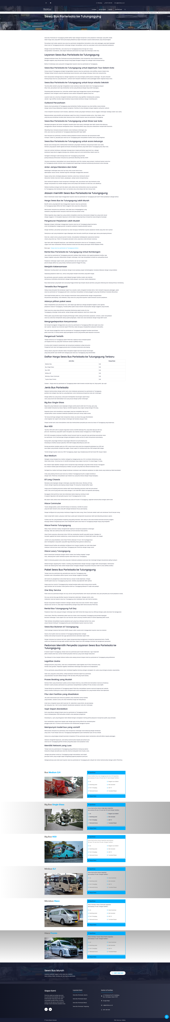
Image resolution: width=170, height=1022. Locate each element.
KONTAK (110, 9)
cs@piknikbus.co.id (108, 1005)
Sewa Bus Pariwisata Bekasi (80, 1002)
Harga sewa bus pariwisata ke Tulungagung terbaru (64, 248)
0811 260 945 (106, 1009)
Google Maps (106, 1000)
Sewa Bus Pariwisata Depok (80, 998)
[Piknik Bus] (47, 10)
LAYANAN (94, 9)
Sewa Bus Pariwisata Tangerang (81, 1006)
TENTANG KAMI (118, 9)
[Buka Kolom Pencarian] (125, 10)
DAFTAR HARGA (102, 9)
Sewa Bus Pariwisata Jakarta (80, 995)
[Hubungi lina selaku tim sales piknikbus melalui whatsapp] (167, 1017)
